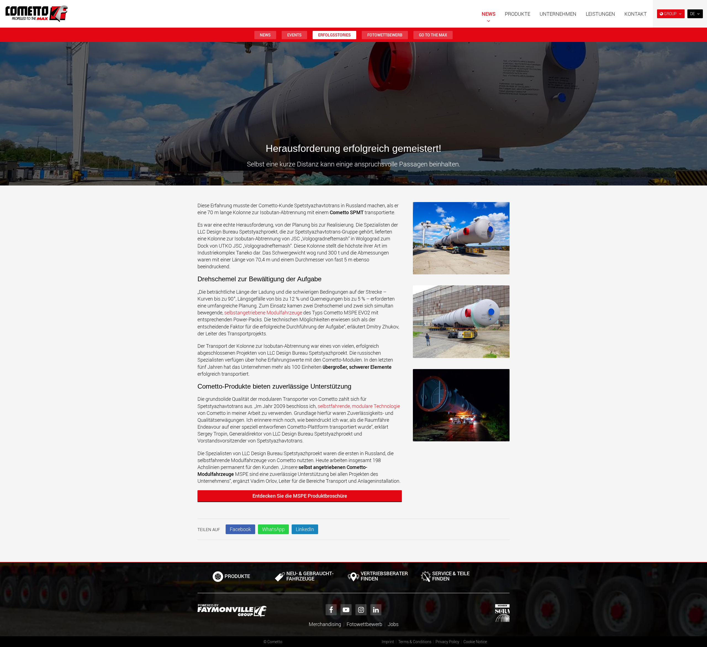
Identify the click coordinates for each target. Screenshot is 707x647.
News (488, 13)
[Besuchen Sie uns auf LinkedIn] (376, 609)
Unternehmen (558, 13)
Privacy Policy (447, 641)
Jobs (393, 624)
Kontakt (635, 13)
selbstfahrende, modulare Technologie (359, 406)
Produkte (517, 13)
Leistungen (600, 13)
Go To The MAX (433, 35)
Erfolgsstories (334, 35)
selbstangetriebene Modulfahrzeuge (263, 312)
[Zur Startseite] (37, 14)
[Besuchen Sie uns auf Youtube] (346, 609)
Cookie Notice (475, 641)
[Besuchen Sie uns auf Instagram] (361, 609)
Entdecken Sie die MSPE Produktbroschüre (299, 495)
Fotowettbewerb (384, 35)
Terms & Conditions (414, 641)
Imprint (388, 641)
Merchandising (325, 624)
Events (294, 35)
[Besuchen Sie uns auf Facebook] (331, 609)
